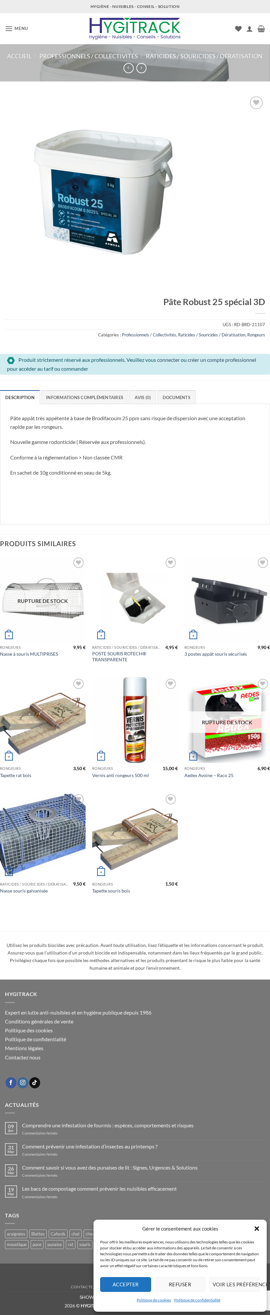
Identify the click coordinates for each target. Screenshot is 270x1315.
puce (37, 1244)
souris (85, 1244)
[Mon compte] (249, 28)
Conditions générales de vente (39, 1021)
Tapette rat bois (15, 775)
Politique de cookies (154, 1300)
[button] (257, 1228)
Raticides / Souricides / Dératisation (204, 56)
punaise (54, 1244)
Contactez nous (22, 1057)
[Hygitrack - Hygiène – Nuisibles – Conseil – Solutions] (135, 29)
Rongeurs (256, 334)
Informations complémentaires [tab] (84, 397)
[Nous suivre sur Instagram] (22, 1082)
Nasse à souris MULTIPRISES (29, 654)
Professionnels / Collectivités (89, 56)
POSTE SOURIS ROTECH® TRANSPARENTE (119, 657)
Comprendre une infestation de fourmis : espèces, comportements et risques (108, 1125)
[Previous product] (141, 68)
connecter (168, 360)
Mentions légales (24, 1048)
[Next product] (128, 68)
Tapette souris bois (111, 890)
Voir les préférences (236, 1284)
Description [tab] (20, 397)
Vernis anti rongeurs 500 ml (120, 775)
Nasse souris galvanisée (24, 890)
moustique (17, 1244)
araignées (16, 1234)
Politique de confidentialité (197, 1300)
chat (75, 1234)
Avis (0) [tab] (143, 397)
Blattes (38, 1234)
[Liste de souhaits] (238, 28)
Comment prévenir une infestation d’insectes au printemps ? (89, 1146)
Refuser (180, 1284)
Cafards (58, 1234)
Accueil (19, 56)
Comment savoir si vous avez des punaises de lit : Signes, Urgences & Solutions (110, 1167)
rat (70, 1244)
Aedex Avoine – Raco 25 (208, 775)
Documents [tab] (176, 397)
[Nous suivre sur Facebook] (11, 1082)
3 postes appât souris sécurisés (215, 654)
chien (90, 1234)
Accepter (126, 1284)
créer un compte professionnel (222, 360)
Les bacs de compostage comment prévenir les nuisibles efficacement (99, 1188)
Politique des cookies (29, 1030)
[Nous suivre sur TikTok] (34, 1082)
